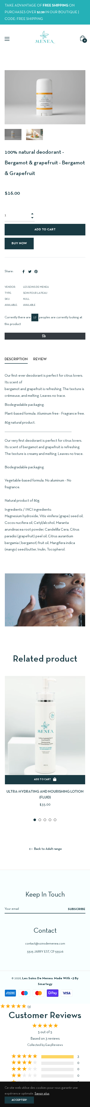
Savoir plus (42, 1093)
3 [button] (45, 820)
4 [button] (50, 820)
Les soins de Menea (37, 978)
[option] (45, 749)
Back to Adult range (47, 849)
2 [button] (40, 820)
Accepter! (19, 1100)
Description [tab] (16, 359)
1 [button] (34, 820)
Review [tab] (40, 359)
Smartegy (45, 984)
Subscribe (76, 909)
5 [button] (55, 820)
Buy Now (19, 243)
